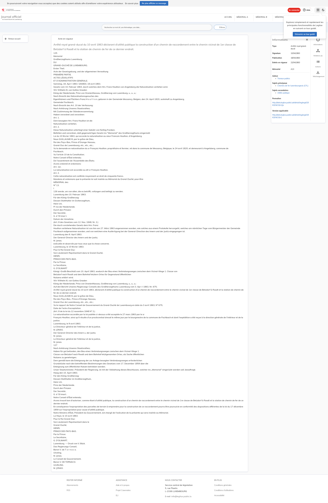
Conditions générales (223, 485)
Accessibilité (219, 495)
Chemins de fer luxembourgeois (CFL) (292, 86)
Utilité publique (283, 93)
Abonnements (72, 485)
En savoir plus (131, 3)
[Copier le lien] (284, 98)
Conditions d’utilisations (224, 490)
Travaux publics (283, 78)
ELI (117, 495)
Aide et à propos (122, 485)
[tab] (318, 41)
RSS (68, 490)
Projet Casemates (123, 490)
